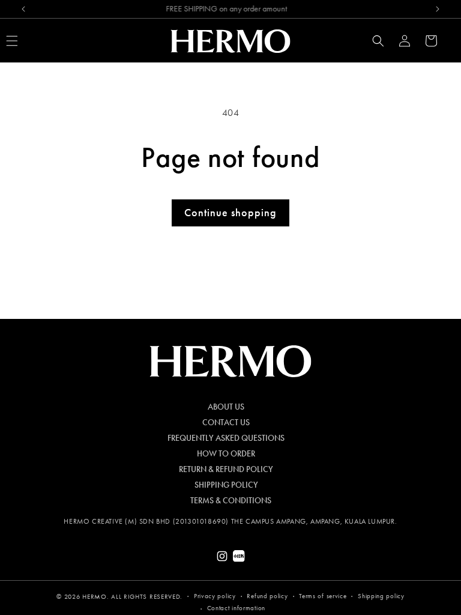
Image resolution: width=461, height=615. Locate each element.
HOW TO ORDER (226, 454)
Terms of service (322, 596)
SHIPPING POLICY (226, 485)
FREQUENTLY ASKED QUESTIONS (226, 438)
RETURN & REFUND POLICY (226, 469)
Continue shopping (230, 212)
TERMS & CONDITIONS (230, 501)
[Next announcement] (437, 9)
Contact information (236, 608)
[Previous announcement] (23, 9)
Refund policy (267, 596)
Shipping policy (381, 596)
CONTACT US (226, 423)
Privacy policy (215, 596)
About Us (226, 407)
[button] (378, 41)
